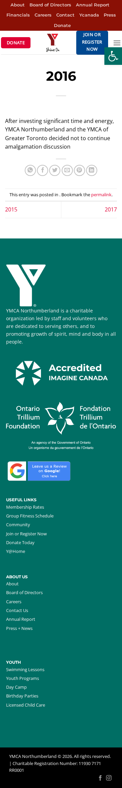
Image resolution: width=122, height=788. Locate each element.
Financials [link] (18, 15)
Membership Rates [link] (25, 507)
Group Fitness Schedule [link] (30, 516)
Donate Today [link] (20, 542)
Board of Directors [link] (50, 4)
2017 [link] (111, 209)
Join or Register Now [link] (26, 534)
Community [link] (18, 525)
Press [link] (110, 15)
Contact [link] (65, 15)
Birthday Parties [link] (22, 696)
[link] (113, 56)
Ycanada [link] (89, 15)
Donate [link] (62, 25)
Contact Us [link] (17, 610)
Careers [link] (43, 15)
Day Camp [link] (16, 687)
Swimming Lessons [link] (25, 669)
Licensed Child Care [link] (25, 705)
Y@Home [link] (15, 551)
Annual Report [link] (92, 4)
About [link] (18, 4)
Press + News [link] (19, 628)
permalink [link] (101, 195)
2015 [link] (11, 209)
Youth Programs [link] (22, 678)
